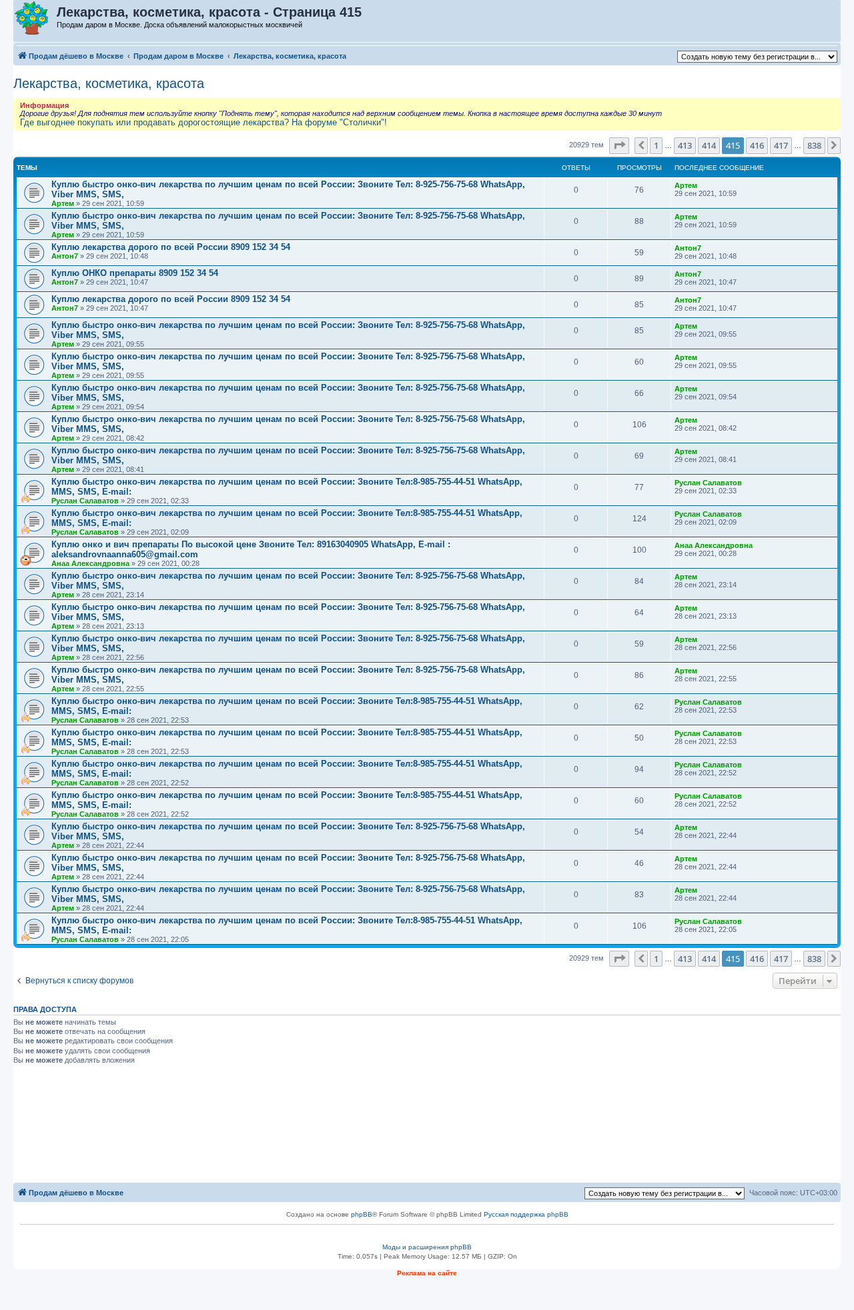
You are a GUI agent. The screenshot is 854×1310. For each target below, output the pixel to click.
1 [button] (656, 145)
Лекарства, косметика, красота (108, 83)
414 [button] (709, 145)
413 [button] (685, 145)
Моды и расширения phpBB (427, 1247)
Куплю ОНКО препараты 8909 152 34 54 (134, 273)
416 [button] (757, 145)
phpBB (361, 1214)
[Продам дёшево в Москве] (36, 18)
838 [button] (814, 145)
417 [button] (781, 145)
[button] (619, 145)
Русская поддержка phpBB (526, 1214)
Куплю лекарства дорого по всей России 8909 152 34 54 (170, 247)
